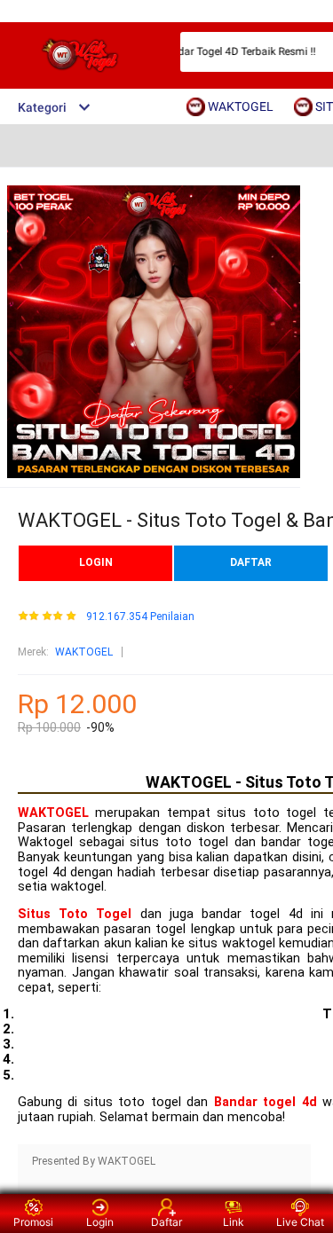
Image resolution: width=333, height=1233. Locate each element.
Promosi (33, 1222)
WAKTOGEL (84, 652)
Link (233, 1222)
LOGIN (96, 562)
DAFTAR (251, 562)
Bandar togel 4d (265, 1102)
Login (100, 1222)
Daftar (166, 1222)
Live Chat (300, 1222)
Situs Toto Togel (74, 914)
